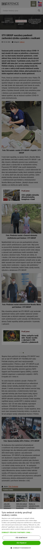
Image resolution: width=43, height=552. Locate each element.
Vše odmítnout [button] (21, 538)
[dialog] (21, 530)
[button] (21, 532)
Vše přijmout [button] (22, 543)
